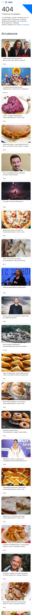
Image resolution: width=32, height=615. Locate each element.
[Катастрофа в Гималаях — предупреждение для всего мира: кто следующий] (16, 338)
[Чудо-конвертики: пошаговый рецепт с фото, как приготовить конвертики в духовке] (16, 367)
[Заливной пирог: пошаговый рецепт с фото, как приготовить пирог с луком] (16, 138)
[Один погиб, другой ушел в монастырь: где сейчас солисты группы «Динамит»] (16, 52)
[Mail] (6, 2)
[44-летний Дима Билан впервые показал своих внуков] (16, 166)
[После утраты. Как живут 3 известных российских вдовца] (16, 309)
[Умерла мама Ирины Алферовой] (16, 281)
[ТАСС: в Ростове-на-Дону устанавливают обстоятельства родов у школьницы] (16, 252)
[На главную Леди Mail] (9, 2)
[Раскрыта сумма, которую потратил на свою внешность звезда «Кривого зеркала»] (16, 567)
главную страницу (22, 24)
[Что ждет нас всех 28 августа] (16, 195)
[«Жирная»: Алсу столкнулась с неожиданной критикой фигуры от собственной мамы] (16, 452)
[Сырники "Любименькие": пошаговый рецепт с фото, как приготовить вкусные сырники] (16, 538)
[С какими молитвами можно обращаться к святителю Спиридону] (16, 81)
